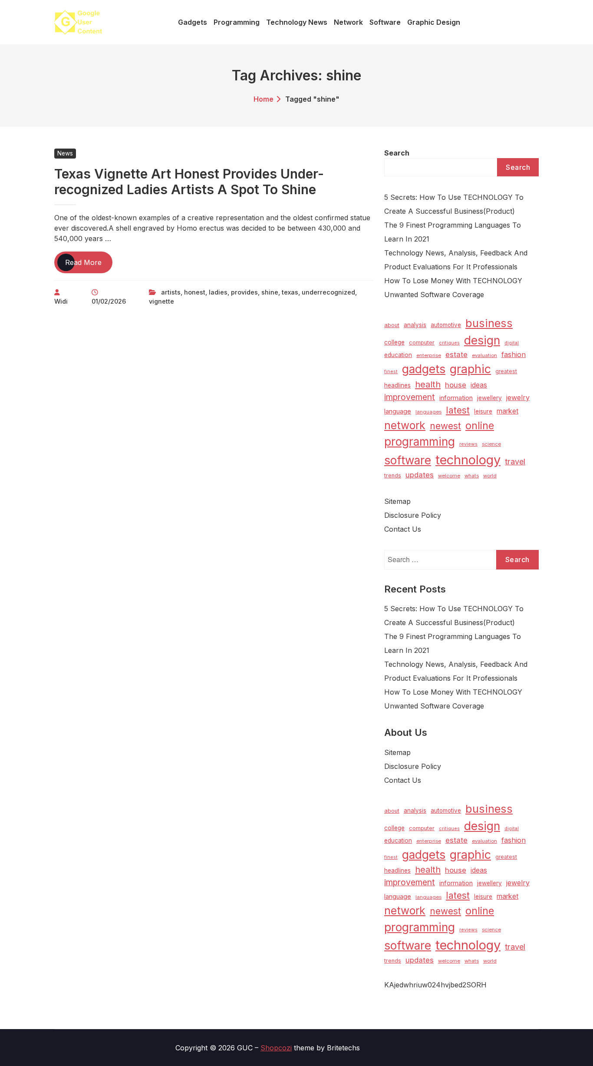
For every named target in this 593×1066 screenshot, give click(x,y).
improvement (409, 397)
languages (428, 412)
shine (269, 292)
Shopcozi (276, 1047)
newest (445, 425)
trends (392, 475)
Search (396, 153)
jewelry (518, 397)
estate (456, 354)
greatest (506, 371)
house (455, 385)
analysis (415, 324)
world (490, 476)
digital (511, 343)
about (391, 325)
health (428, 384)
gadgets (423, 369)
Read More (88, 265)
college (394, 342)
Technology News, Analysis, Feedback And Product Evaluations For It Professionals (455, 259)
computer (422, 342)
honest (194, 292)
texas (290, 292)
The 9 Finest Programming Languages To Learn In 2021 (452, 232)
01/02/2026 (109, 301)
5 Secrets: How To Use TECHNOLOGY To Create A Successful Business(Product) (454, 204)
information (456, 398)
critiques (449, 343)
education (398, 354)
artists (171, 292)
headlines (397, 385)
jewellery (489, 397)
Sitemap (397, 501)
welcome (449, 476)
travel (515, 461)
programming (419, 441)
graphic (470, 369)
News (65, 153)
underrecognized (328, 292)
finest (391, 371)
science (491, 444)
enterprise (428, 355)
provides (244, 292)
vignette (161, 301)
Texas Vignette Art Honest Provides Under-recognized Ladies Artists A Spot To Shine (189, 181)
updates (419, 474)
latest (458, 410)
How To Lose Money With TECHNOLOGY (453, 280)
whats (472, 476)
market (507, 411)
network (404, 425)
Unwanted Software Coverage (434, 294)
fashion (513, 354)
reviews (468, 444)
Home (263, 99)
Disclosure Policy (412, 515)
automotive (446, 324)
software (407, 460)
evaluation (484, 355)
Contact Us (402, 529)
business (489, 323)
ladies (218, 292)
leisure (483, 411)
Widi (61, 301)
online (479, 425)
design (482, 340)
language (397, 411)
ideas (479, 385)
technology (468, 459)
